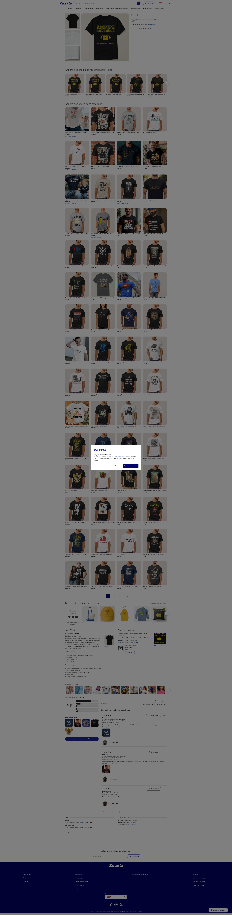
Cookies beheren (115, 466)
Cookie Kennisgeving (118, 457)
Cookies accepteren (130, 466)
